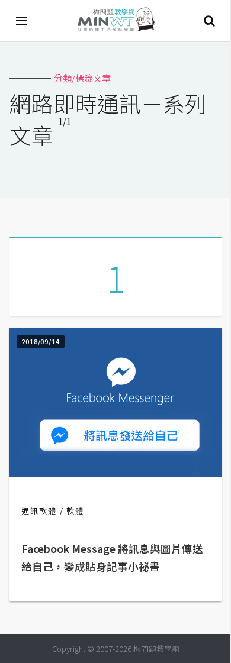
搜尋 (209, 20)
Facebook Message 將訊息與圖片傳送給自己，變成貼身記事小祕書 (112, 557)
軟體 (75, 510)
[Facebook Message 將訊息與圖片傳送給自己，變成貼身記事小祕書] (115, 473)
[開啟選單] (21, 20)
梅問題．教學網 (115, 21)
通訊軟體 (39, 510)
